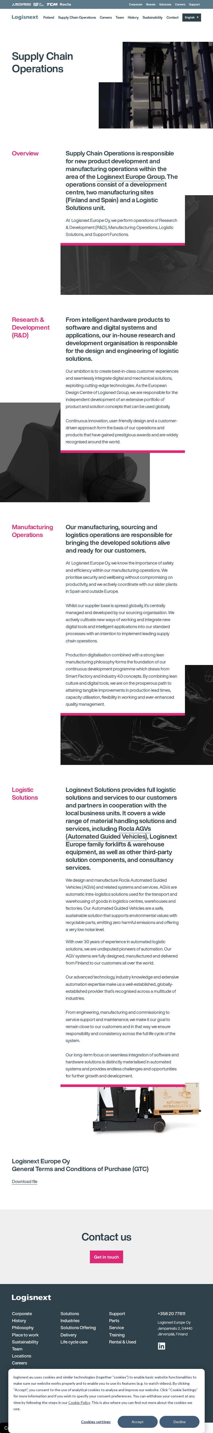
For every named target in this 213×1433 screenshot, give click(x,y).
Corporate (135, 4)
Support (194, 4)
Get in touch (106, 1257)
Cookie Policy (79, 1402)
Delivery (68, 1335)
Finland (48, 17)
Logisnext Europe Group (130, 176)
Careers (180, 4)
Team (120, 17)
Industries (70, 1320)
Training (117, 1335)
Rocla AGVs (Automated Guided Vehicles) (108, 832)
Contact (172, 17)
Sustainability (153, 17)
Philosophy (23, 1327)
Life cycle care (74, 1342)
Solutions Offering (78, 1327)
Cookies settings (96, 1422)
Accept (138, 1422)
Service (116, 1327)
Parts (114, 1320)
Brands (150, 4)
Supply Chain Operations (77, 17)
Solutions (165, 4)
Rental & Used (122, 1342)
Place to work (25, 1335)
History (133, 17)
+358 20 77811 (171, 1313)
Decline (180, 1422)
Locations (21, 1356)
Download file (24, 1181)
